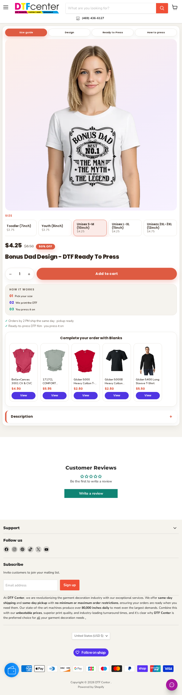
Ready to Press (113, 32)
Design (69, 32)
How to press (156, 32)
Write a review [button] (91, 493)
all (38, 618)
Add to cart (106, 273)
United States (88, 636)
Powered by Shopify (91, 687)
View (23, 395)
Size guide (26, 32)
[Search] (162, 8)
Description (22, 416)
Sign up (69, 585)
